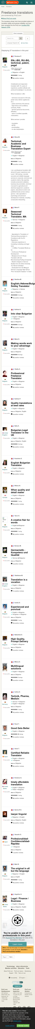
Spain (6, 756)
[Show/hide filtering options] (27, 38)
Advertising (28, 971)
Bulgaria (4, 67)
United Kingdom (5, 434)
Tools (27, 968)
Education (21, 968)
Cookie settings (9, 1026)
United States (5, 787)
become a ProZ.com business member (15, 950)
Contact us (17, 986)
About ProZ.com (8, 971)
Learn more (17, 944)
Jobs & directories (22, 966)
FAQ (16, 973)
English (23, 977)
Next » (11, 957)
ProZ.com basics (18, 971)
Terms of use (21, 973)
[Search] (27, 2)
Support (11, 973)
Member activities (11, 968)
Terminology (11, 966)
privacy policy (17, 1021)
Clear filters (25, 43)
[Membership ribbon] (12, 56)
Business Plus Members (14, 938)
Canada (5, 497)
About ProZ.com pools (9, 18)
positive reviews (18, 78)
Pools (2, 6)
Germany (5, 704)
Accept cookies (24, 1026)
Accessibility (14, 977)
